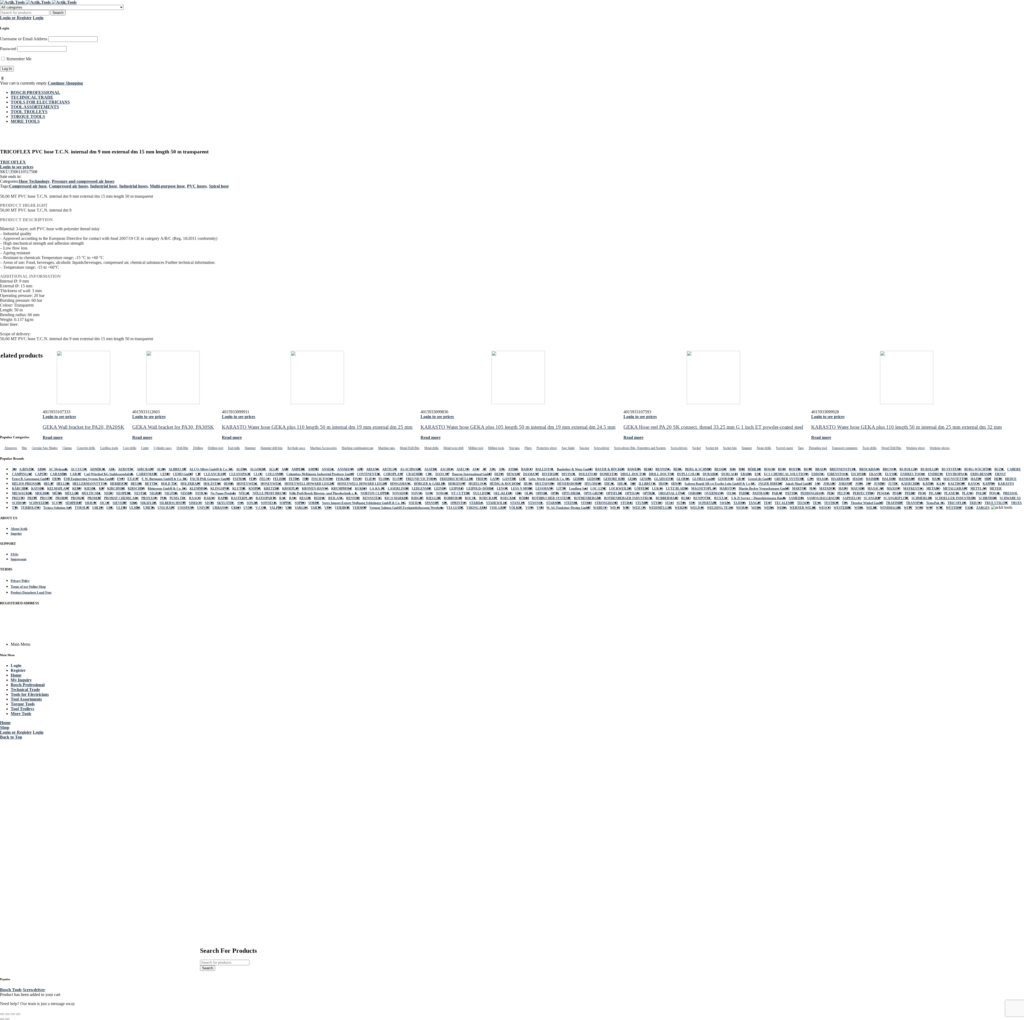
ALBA (161, 469)
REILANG (335, 498)
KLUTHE (239, 488)
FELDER (279, 479)
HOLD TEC (169, 484)
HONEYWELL (247, 484)
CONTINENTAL (369, 474)
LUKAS (657, 488)
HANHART (907, 479)
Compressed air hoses (68, 186)
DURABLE (711, 474)
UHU (110, 508)
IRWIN (676, 484)
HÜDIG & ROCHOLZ (505, 484)
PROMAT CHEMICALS (121, 498)
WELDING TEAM (720, 508)
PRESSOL (1010, 493)
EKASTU (875, 474)
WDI (626, 508)
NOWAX (442, 493)
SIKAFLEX (148, 503)
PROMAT (78, 498)
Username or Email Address (23, 39)
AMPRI (313, 469)
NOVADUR (400, 493)
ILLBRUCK (647, 484)
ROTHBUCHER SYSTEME (551, 498)
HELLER (63, 484)
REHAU (320, 498)
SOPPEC (285, 503)
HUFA (528, 484)
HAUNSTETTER (955, 479)
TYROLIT (82, 508)
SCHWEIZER (39, 503)
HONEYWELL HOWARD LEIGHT (310, 484)
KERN (77, 488)
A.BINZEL (27, 469)
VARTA (316, 508)
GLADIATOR (664, 479)
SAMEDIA (796, 498)
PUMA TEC (178, 498)
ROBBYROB (453, 498)
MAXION (894, 488)
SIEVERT (120, 503)
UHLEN (98, 508)
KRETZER (271, 488)
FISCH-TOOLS (322, 479)
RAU (282, 498)
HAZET (976, 479)
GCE (522, 479)
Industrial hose (103, 186)
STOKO (586, 503)
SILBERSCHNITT (172, 503)
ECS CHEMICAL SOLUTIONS (786, 474)
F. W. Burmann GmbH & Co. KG (164, 479)
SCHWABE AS (1010, 498)
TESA (817, 503)
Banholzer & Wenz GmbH (575, 469)
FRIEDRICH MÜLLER (456, 479)
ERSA (56, 479)
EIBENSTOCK (838, 474)
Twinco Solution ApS (57, 508)
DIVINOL (569, 474)
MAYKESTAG (913, 488)
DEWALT (514, 474)
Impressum (18, 559)
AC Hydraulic (58, 469)
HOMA (229, 484)
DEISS (499, 474)
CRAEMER (414, 474)
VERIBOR (342, 508)
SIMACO (195, 503)
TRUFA (1016, 503)
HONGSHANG (400, 484)
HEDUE (1011, 479)
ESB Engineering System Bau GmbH (89, 479)
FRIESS (481, 479)
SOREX (313, 503)
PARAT (777, 493)
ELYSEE (891, 474)
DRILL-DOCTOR (633, 474)
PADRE (744, 493)
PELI (831, 493)
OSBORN (695, 493)
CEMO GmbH (183, 474)
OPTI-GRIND (593, 493)
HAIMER (872, 479)
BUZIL (999, 469)
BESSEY (720, 469)
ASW (476, 469)
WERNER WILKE (803, 508)
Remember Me (18, 59)
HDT (988, 479)
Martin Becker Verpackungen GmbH (764, 488)
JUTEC (893, 484)
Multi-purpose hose (167, 186)
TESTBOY (831, 503)
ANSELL (328, 469)
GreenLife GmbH (760, 479)
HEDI (998, 479)
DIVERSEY (550, 474)
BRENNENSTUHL (843, 469)
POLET (981, 493)
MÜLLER (72, 493)
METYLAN (978, 488)
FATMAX (239, 479)
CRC (429, 474)
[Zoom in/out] (2, 1014)
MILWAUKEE (22, 493)
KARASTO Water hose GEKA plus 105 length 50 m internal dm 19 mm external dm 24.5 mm (518, 427)
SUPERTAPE (707, 503)
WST (929, 508)
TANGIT (755, 503)
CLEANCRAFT (215, 474)
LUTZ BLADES (677, 488)
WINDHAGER (890, 508)
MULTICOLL (91, 493)
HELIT (49, 484)
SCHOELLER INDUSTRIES (955, 498)
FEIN (253, 479)
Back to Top (11, 737)
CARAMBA (58, 474)
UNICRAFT (166, 508)
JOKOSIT (845, 484)
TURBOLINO (31, 508)
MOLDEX (42, 493)
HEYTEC (151, 484)
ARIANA (372, 469)
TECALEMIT (784, 503)
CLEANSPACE (240, 474)
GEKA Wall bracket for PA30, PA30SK (173, 427)
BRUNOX (890, 469)
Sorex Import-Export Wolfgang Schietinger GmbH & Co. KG (364, 503)
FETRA (294, 479)
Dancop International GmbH (472, 474)
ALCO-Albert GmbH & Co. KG (211, 469)
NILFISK (171, 493)
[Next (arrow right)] (7, 1019)
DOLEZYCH (588, 474)
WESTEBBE (842, 508)
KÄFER (928, 484)
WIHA (858, 508)
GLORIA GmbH (703, 479)
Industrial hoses (133, 186)
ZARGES (983, 508)
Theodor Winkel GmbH (867, 503)
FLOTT (398, 479)
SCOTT (57, 503)
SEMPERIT (73, 503)
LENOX (502, 488)
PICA (922, 493)
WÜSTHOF (954, 508)
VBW (328, 508)
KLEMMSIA (199, 488)
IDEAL (609, 484)
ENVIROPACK (957, 474)
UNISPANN (186, 508)
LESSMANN (544, 488)
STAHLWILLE (496, 503)
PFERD (910, 493)
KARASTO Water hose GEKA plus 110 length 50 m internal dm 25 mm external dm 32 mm (906, 427)
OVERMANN (714, 493)
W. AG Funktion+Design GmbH (568, 508)
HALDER (889, 479)
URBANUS (221, 508)
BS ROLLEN (908, 469)
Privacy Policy (20, 581)
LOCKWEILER (620, 488)
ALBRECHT (178, 469)
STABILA (476, 503)
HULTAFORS (545, 484)
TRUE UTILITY (996, 503)
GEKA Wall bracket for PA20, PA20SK (83, 427)
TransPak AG (935, 503)
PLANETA (951, 493)
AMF (285, 469)
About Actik (19, 529)
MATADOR (827, 488)
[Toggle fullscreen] (7, 1014)
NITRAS (201, 493)
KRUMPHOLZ (341, 488)
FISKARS (343, 479)
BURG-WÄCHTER (978, 469)
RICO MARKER (397, 498)
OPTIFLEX (614, 493)
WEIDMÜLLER (660, 508)
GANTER (509, 479)
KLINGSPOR (220, 488)
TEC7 (768, 503)
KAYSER (38, 488)
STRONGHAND (606, 503)
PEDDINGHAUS (813, 493)
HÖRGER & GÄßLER (430, 484)
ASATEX (430, 469)
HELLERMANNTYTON (90, 484)
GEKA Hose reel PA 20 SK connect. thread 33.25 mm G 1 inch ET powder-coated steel (713, 427)
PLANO (967, 493)
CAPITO (41, 474)
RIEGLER (433, 498)
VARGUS (301, 508)
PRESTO (18, 498)
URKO (236, 508)
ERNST (1000, 474)
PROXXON (149, 498)
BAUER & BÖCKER (610, 469)
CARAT (75, 474)
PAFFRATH (761, 493)
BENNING (663, 469)
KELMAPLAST (58, 488)
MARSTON (727, 488)
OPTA (555, 493)
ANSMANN (345, 469)
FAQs (14, 554)
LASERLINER (398, 488)
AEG (112, 469)
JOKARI (829, 484)
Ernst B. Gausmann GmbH (31, 479)
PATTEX (791, 493)
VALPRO (276, 508)
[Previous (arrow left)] (2, 1019)
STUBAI (627, 503)
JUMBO (879, 484)
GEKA (632, 479)
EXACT (133, 479)
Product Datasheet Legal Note (31, 592)
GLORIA (683, 479)
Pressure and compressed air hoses (83, 181)
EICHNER (858, 474)
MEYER (996, 488)
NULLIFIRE (482, 493)
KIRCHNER (116, 488)
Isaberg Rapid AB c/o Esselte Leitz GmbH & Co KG (720, 484)
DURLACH (729, 474)
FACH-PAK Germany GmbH (210, 479)
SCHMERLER (921, 498)
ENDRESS (935, 474)
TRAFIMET (894, 503)
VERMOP (360, 508)
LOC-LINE (598, 488)
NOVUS (417, 493)
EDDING (818, 474)
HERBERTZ (119, 484)
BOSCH (769, 469)
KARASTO (1006, 484)
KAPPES (989, 484)
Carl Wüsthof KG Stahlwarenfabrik (109, 474)
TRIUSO (975, 503)
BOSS (782, 469)
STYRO (656, 503)
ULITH (121, 508)
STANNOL (535, 503)
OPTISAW (632, 493)
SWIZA (725, 503)
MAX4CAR (875, 488)
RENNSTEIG (372, 498)
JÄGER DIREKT (770, 484)
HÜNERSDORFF (569, 484)
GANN (495, 479)
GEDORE (594, 479)
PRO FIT (46, 498)
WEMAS (742, 508)
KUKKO (361, 488)
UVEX (248, 508)
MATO (843, 488)
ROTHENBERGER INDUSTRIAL (628, 498)
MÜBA (57, 493)
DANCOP (442, 474)
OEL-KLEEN (503, 493)
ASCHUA (447, 469)
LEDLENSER (421, 488)
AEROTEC (126, 469)
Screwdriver (34, 989)
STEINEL (571, 503)
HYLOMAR (593, 484)
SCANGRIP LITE (896, 498)
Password (8, 48)
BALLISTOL (544, 469)
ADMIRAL (98, 469)
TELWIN (803, 503)
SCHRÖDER (988, 498)
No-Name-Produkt (223, 493)
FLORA (384, 479)
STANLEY (517, 503)
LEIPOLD (456, 488)
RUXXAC (721, 498)
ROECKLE (508, 498)
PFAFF (897, 493)
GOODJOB (726, 479)
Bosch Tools (11, 989)
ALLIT (274, 469)
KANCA (974, 484)
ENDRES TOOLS (912, 474)
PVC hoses (197, 186)
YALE (969, 508)
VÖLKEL (516, 508)
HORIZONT (457, 484)
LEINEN (440, 488)
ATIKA (513, 469)
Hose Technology (34, 181)
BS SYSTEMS (952, 469)
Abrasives (10, 448)
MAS (813, 488)
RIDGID (417, 498)
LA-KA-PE (377, 488)
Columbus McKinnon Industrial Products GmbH (320, 474)
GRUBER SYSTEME (789, 479)
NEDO (108, 493)
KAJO (941, 484)
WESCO (825, 508)
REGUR (305, 498)
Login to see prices (16, 167)
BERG (677, 469)
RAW (293, 498)
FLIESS (370, 479)
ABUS (41, 469)
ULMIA (135, 508)
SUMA (681, 503)
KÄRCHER (20, 488)
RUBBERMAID (667, 498)
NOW (429, 493)
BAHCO (527, 469)
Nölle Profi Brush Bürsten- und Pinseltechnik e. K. (323, 493)
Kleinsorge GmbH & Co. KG (167, 488)
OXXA (731, 493)
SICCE (105, 503)
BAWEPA (634, 469)
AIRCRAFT (145, 469)
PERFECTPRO (863, 493)
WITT (908, 508)
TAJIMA (739, 503)
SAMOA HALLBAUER (823, 498)
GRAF (740, 479)
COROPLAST (393, 474)
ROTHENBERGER (587, 498)
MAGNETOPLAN (704, 488)
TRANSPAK (914, 503)
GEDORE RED (614, 479)
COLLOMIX (275, 474)
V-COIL (261, 508)
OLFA (529, 493)
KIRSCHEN (136, 488)
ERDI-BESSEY (981, 474)
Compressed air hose (28, 186)
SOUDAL (415, 503)
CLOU (258, 474)
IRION (664, 484)
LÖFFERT (641, 488)
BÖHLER (754, 469)
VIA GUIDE (455, 508)
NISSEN (187, 493)
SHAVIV (91, 503)
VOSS (529, 508)
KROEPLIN (290, 488)
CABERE (1014, 469)
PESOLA (883, 493)
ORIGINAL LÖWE (672, 493)
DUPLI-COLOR (688, 474)
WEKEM (681, 508)
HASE (936, 479)
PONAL (995, 493)
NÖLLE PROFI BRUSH (269, 493)
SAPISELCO (852, 498)
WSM (919, 508)
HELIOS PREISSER (26, 484)
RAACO (195, 498)
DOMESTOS (609, 474)
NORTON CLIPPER (375, 493)
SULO (669, 503)
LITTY (561, 488)
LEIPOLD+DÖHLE (480, 488)
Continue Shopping (65, 83)
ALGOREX (258, 469)
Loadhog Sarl (578, 488)
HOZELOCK (478, 484)
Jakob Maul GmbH (798, 484)
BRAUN (821, 469)
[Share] (13, 1014)
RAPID (223, 498)
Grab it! (567, 9)
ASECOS (463, 469)
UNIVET (203, 508)
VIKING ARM (476, 508)
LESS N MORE (522, 488)
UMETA (149, 508)
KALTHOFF (956, 484)
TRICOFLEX (13, 162)
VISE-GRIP (498, 508)
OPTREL (649, 493)
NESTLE (140, 493)
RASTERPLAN (242, 498)
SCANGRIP (872, 498)
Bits (24, 448)
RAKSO (209, 498)
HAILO (858, 479)
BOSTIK (795, 469)
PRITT (32, 498)
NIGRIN (156, 493)
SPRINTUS (458, 503)
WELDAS (697, 508)
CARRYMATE (147, 474)
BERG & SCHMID (698, 469)
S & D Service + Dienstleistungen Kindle (758, 498)
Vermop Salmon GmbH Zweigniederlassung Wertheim (406, 508)
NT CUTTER (460, 493)
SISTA (209, 503)
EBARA (746, 474)
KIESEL (90, 488)
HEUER (136, 484)
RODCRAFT (488, 498)
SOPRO (300, 503)
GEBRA (578, 479)
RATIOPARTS (266, 498)
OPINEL (542, 493)
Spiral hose (219, 186)
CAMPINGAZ (22, 474)
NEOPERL (123, 493)
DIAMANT (531, 474)
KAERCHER (910, 484)
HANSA (923, 479)
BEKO (648, 469)
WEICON (639, 508)
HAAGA (823, 479)
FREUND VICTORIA (421, 479)
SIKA (134, 503)
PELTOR (843, 493)
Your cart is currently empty (23, 83)
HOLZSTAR (212, 484)
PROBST (61, 498)
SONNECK (269, 503)
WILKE (871, 508)
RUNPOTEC (702, 498)
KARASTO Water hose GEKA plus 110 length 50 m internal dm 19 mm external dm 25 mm (317, 427)
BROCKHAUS (869, 469)
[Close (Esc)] (18, 1014)
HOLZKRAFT (191, 484)
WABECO (600, 508)
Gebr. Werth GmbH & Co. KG (549, 479)
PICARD (935, 493)
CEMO (165, 474)
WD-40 (615, 508)
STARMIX (553, 503)
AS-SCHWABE (411, 469)
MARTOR (799, 488)
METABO (933, 488)
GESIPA (645, 479)
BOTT (808, 469)
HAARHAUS (840, 479)
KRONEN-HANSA (315, 488)
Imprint (16, 533)
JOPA (859, 484)
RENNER (353, 498)
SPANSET (432, 503)
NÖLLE (244, 493)
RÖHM (524, 498)
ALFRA (241, 469)
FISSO (357, 479)
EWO (121, 479)
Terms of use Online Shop (28, 587)
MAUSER (858, 488)
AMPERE (298, 469)
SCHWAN (19, 503)
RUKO (686, 498)
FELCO (264, 479)
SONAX (252, 503)
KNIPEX (255, 488)
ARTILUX (389, 469)
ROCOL (471, 498)
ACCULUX (79, 469)
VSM (540, 508)
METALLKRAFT (955, 488)
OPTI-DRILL (571, 493)
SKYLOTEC (226, 503)
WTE (939, 508)
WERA (756, 508)
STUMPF (642, 503)
